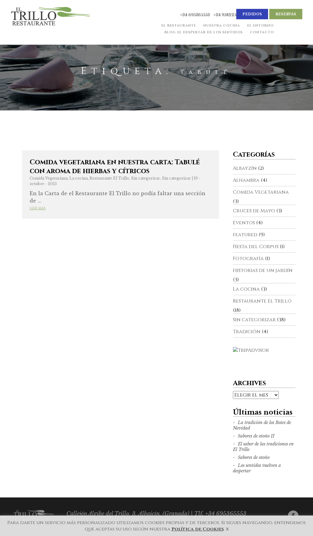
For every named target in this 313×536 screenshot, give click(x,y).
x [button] (227, 529)
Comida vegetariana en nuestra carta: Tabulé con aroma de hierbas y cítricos (115, 167)
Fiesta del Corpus (255, 246)
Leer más (38, 208)
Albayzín (245, 168)
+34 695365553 (195, 15)
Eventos (244, 222)
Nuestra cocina (221, 25)
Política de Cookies (197, 529)
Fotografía (248, 258)
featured (245, 234)
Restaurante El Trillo (109, 178)
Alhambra (246, 180)
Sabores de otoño (254, 457)
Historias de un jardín (263, 270)
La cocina (78, 178)
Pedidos (252, 14)
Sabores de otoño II (256, 436)
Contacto (262, 32)
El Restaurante (178, 25)
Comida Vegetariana (49, 178)
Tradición (246, 331)
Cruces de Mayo (254, 210)
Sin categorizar (145, 178)
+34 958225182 (228, 15)
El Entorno (260, 25)
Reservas (285, 14)
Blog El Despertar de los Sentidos (203, 32)
